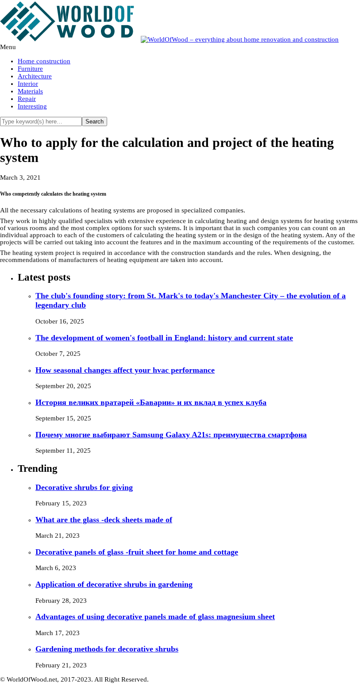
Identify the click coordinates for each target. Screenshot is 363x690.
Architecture (35, 76)
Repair (27, 98)
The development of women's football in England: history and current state (164, 337)
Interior (28, 83)
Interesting (32, 106)
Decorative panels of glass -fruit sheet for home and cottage (136, 551)
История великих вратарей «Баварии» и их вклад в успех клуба (150, 402)
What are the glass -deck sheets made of (103, 519)
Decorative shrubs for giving (84, 487)
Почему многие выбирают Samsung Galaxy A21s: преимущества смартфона (171, 434)
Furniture (30, 68)
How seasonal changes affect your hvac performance (125, 370)
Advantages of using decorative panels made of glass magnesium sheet (155, 616)
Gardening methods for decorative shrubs (106, 648)
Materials (30, 91)
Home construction (44, 61)
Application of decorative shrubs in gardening (114, 584)
